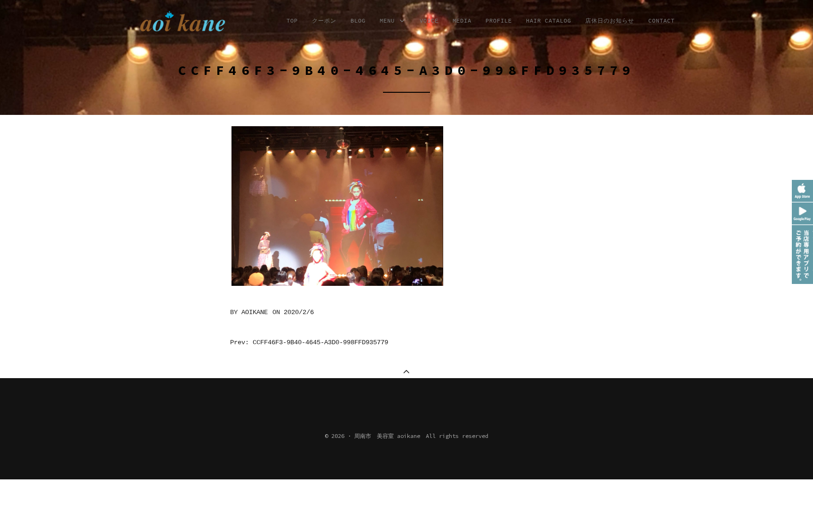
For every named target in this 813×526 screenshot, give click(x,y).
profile (499, 21)
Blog (358, 21)
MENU (389, 21)
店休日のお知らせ (609, 21)
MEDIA (462, 21)
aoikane (254, 312)
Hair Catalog (548, 21)
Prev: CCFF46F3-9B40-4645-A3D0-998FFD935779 (309, 342)
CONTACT (661, 21)
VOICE (429, 21)
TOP (292, 21)
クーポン (324, 21)
